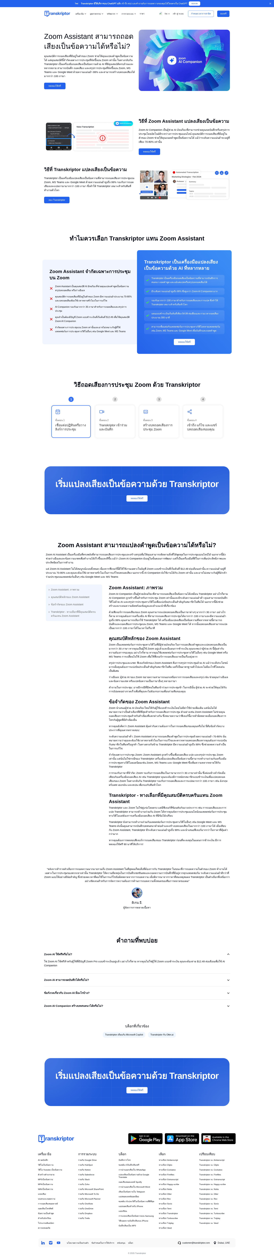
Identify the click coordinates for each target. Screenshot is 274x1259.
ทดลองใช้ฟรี (55, 86)
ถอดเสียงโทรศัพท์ (45, 1208)
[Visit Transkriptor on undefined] (43, 1243)
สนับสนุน (121, 1243)
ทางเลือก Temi (165, 1208)
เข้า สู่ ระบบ (178, 14)
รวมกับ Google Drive (87, 1160)
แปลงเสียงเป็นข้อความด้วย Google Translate (134, 1175)
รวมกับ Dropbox (85, 1213)
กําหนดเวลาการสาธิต (201, 13)
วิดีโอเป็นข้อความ (46, 1165)
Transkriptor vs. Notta (209, 1189)
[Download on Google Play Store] (145, 1138)
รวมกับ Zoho (83, 1184)
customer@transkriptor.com (196, 1243)
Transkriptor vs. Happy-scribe (212, 1184)
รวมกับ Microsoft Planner (89, 1199)
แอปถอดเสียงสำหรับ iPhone (131, 1206)
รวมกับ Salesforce (86, 1174)
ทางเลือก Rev (165, 1199)
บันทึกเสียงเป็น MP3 (127, 1225)
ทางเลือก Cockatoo (167, 1170)
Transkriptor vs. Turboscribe (211, 1213)
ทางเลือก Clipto (165, 1165)
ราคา (142, 14)
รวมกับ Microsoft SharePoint (91, 1189)
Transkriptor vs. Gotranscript (212, 1179)
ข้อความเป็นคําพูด (46, 1213)
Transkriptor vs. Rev (208, 1199)
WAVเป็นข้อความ (45, 1189)
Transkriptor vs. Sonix (209, 1204)
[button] (164, 14)
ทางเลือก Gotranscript (168, 1179)
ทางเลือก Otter (165, 1194)
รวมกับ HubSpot (85, 1165)
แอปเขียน (123, 1211)
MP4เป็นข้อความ (45, 1184)
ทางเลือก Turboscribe (168, 1218)
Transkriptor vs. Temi (208, 1208)
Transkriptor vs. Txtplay (209, 1218)
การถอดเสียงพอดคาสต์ (48, 1204)
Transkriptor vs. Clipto (209, 1165)
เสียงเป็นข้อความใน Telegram (132, 1192)
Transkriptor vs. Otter (208, 1194)
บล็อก (130, 1243)
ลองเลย (194, 3)
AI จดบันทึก (43, 1160)
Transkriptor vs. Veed (208, 1223)
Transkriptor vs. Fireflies (210, 1174)
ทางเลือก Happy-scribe (169, 1184)
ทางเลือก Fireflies (166, 1174)
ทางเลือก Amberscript (168, 1160)
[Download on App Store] (182, 1138)
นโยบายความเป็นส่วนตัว (78, 1243)
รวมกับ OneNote (85, 1204)
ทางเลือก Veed (165, 1228)
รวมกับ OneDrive (85, 1208)
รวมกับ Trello (84, 1218)
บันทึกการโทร (125, 1160)
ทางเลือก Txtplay (166, 1223)
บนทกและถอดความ (46, 1199)
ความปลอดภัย (44, 1228)
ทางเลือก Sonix (165, 1204)
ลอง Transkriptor (57, 200)
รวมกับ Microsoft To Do (88, 1194)
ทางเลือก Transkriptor (168, 1213)
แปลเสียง (42, 1194)
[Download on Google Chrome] (218, 1138)
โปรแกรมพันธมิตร (46, 1223)
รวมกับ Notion (84, 1170)
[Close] (270, 3)
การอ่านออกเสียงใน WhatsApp (132, 1170)
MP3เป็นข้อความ (45, 1179)
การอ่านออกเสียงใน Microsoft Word (134, 1187)
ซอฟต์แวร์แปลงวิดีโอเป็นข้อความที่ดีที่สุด (136, 1201)
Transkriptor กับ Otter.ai (162, 1034)
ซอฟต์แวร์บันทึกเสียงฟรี (129, 1165)
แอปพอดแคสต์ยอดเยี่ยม (129, 1196)
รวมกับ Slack (84, 1179)
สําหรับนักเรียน (44, 1218)
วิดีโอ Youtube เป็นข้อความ (50, 1170)
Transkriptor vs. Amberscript (211, 1160)
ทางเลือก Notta (165, 1189)
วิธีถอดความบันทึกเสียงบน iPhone (133, 1221)
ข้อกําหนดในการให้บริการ (102, 1243)
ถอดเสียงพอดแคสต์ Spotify (130, 1182)
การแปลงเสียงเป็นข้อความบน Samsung (136, 1216)
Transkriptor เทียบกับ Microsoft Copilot (124, 1034)
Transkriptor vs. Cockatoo (210, 1170)
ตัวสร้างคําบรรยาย (46, 1174)
